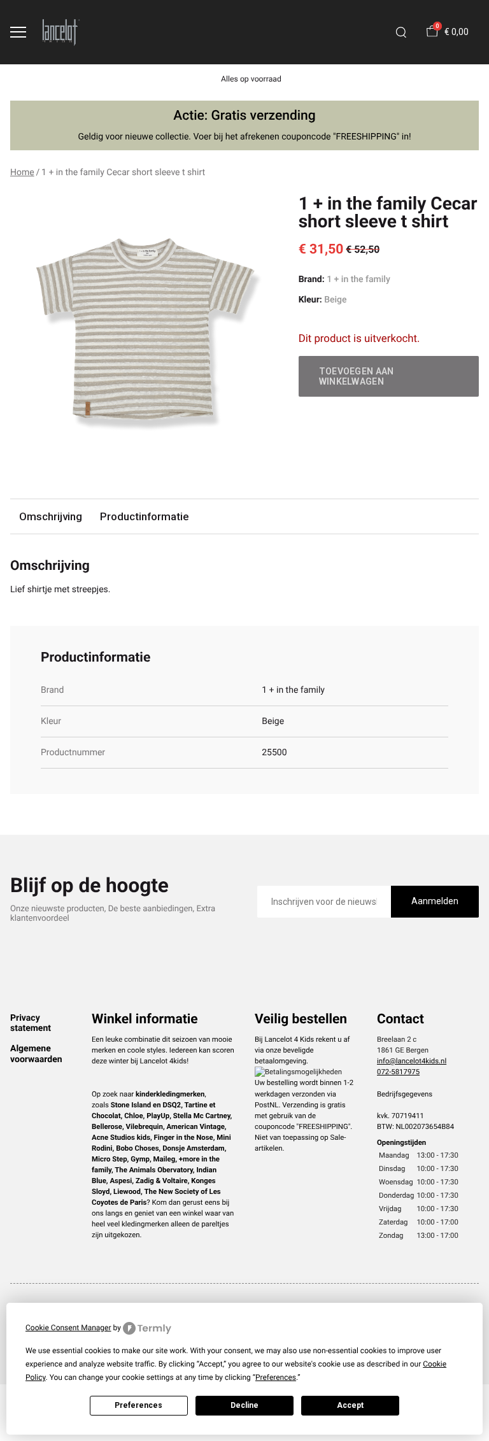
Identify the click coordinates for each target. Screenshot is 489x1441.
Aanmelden (434, 901)
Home (22, 172)
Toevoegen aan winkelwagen (356, 376)
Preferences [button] (275, 1377)
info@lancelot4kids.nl (411, 1060)
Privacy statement (30, 1023)
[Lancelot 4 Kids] (61, 32)
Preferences (138, 1405)
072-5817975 (398, 1071)
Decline (244, 1405)
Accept (350, 1405)
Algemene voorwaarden (36, 1054)
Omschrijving (50, 516)
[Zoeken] (401, 32)
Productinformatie (144, 516)
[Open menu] (18, 32)
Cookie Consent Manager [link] (68, 1327)
